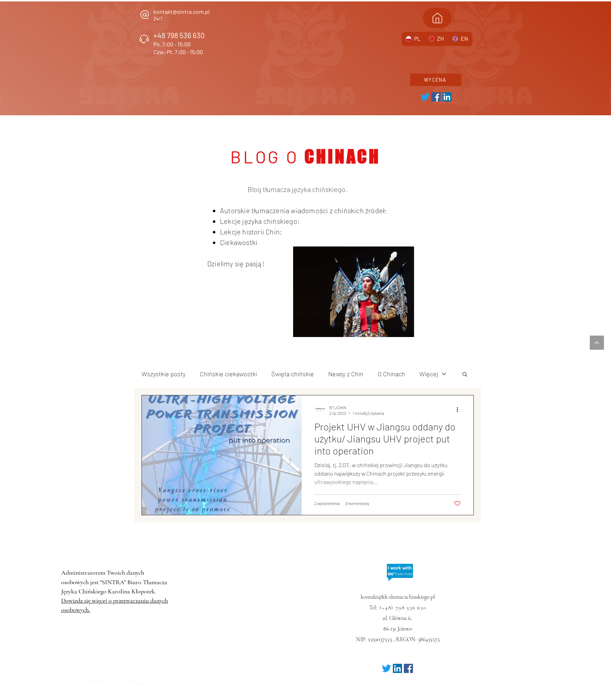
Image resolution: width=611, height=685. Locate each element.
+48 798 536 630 (179, 35)
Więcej (428, 374)
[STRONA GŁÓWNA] (437, 18)
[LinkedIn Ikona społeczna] (447, 96)
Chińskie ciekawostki (228, 374)
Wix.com (139, 682)
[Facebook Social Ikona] (436, 96)
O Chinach (391, 374)
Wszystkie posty (163, 374)
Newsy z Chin (345, 374)
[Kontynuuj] (597, 343)
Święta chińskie (292, 374)
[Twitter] (425, 96)
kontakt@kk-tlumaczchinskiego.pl (398, 596)
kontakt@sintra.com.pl (181, 11)
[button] (464, 374)
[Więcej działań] (459, 410)
